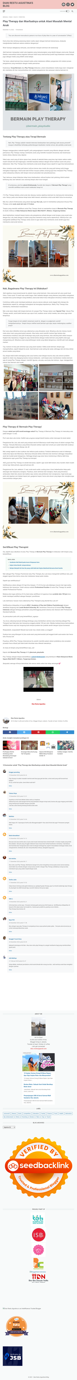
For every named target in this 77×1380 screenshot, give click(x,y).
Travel (48, 1117)
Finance (49, 1113)
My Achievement (8, 1117)
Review (32, 1117)
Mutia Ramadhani (14, 835)
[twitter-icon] (72, 4)
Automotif (7, 1113)
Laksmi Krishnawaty (38, 657)
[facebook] (10, 732)
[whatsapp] (53, 732)
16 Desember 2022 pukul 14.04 (18, 819)
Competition (27, 1113)
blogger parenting (14, 772)
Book (19, 1113)
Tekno (38, 1117)
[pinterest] (38, 732)
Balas (10, 786)
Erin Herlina (12, 858)
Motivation (68, 1113)
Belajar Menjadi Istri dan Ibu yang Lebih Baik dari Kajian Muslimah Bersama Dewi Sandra (36, 568)
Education (36, 1113)
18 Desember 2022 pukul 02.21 (18, 901)
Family (43, 1113)
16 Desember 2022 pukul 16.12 (18, 838)
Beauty (14, 1113)
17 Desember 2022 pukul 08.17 (18, 861)
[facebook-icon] (63, 4)
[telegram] (67, 732)
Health (61, 1113)
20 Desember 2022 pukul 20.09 (18, 942)
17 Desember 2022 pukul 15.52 (18, 882)
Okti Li (11, 899)
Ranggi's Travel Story (15, 939)
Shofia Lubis (12, 879)
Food (55, 1113)
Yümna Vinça (13, 793)
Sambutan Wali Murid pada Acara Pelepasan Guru (24, 562)
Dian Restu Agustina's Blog (18, 4)
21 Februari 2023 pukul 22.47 (17, 961)
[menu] (5, 11)
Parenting (25, 1117)
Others (18, 1117)
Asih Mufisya (13, 958)
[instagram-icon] (68, 4)
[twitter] (24, 732)
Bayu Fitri (12, 920)
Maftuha (11, 816)
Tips (43, 1117)
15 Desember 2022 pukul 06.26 (18, 775)
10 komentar (19, 29)
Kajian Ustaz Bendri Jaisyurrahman (20, 565)
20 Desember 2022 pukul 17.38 (18, 923)
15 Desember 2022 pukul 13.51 (18, 796)
